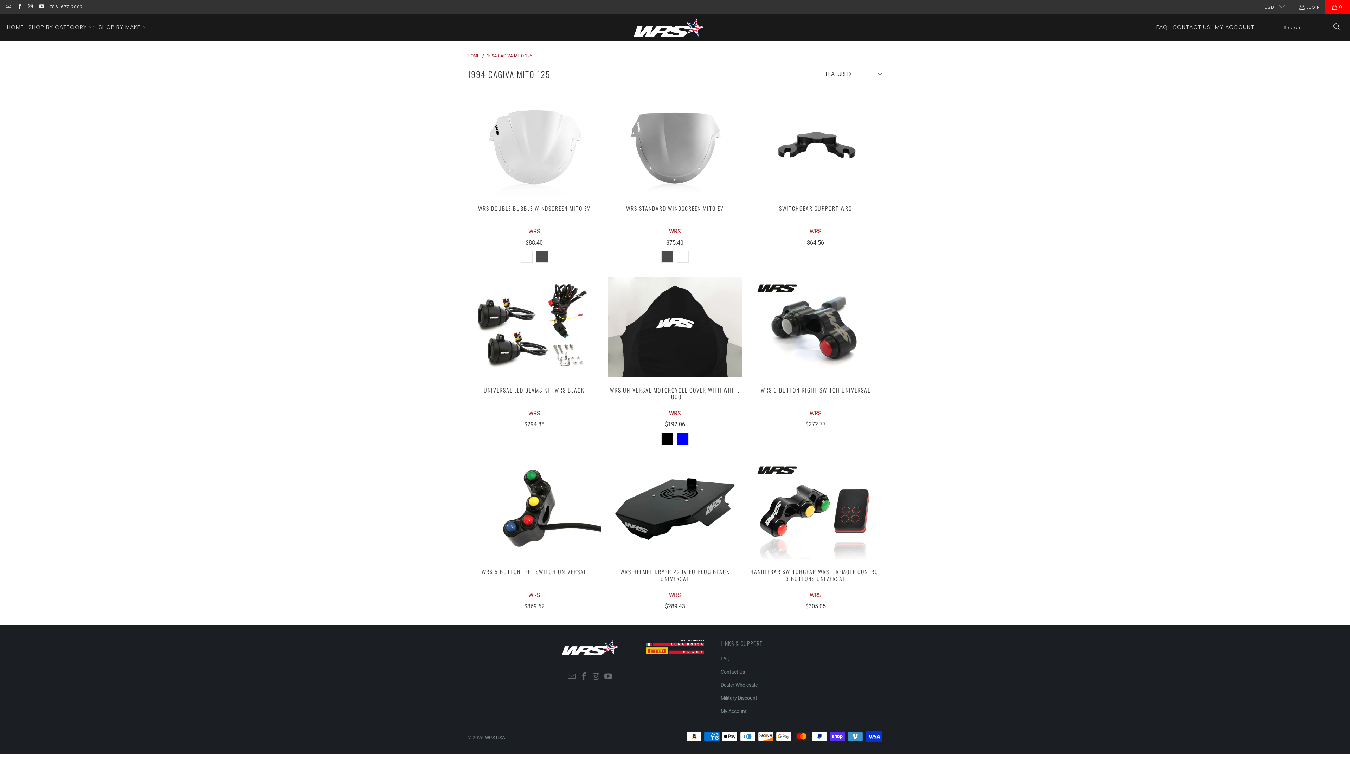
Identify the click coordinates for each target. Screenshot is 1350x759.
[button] (61, 28)
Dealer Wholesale (739, 685)
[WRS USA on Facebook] (19, 7)
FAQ (725, 658)
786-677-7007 (66, 7)
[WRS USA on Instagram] (30, 7)
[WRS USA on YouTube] (41, 7)
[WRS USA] (670, 28)
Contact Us (733, 672)
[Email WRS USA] (8, 7)
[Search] (1337, 27)
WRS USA (495, 737)
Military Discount (739, 698)
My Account (734, 711)
